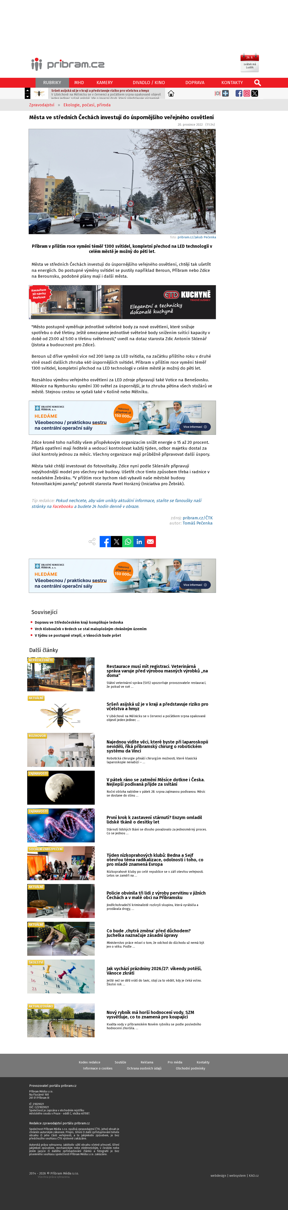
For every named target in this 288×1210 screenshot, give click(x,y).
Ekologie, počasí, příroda (87, 105)
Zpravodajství (41, 105)
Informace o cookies (97, 1068)
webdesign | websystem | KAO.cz (235, 1176)
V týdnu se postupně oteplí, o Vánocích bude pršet (75, 635)
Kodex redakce (89, 1062)
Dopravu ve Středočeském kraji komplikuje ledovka (76, 622)
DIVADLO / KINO (149, 82)
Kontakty (203, 1062)
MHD (79, 82)
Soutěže (120, 1062)
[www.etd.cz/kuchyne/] (122, 302)
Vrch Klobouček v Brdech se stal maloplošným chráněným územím (88, 629)
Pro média (175, 1062)
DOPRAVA (194, 82)
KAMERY (105, 82)
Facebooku (62, 506)
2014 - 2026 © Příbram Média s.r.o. (54, 1175)
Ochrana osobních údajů (144, 1068)
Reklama (147, 1062)
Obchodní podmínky (190, 1068)
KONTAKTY (232, 82)
